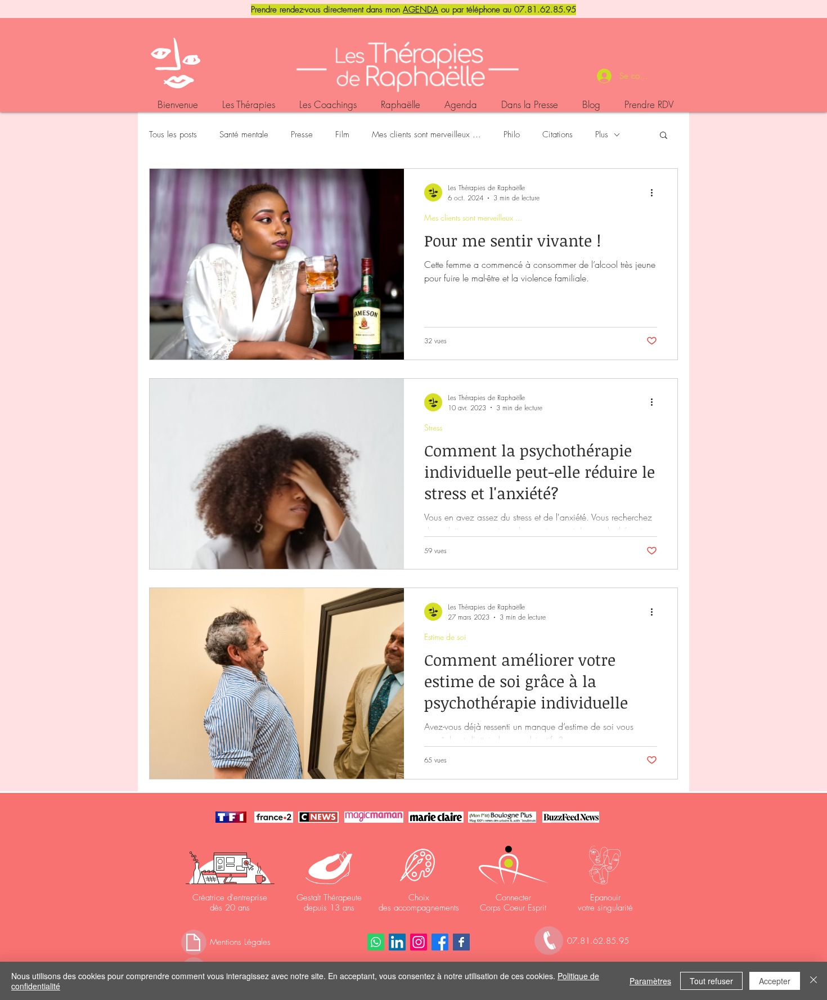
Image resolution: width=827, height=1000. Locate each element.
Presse (302, 134)
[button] (663, 136)
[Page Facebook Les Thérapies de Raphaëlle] (461, 942)
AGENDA (420, 9)
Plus (601, 134)
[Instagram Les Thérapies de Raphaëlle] (418, 942)
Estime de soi (445, 637)
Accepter (774, 980)
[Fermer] (813, 981)
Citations (557, 134)
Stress (433, 427)
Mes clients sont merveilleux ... (426, 134)
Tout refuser (711, 980)
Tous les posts (173, 134)
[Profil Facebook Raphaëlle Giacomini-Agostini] (440, 942)
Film (342, 134)
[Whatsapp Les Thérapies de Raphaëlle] (375, 942)
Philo (512, 134)
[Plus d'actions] (655, 192)
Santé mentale (243, 134)
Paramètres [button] (650, 980)
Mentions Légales (240, 942)
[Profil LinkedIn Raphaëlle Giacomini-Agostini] (397, 942)
